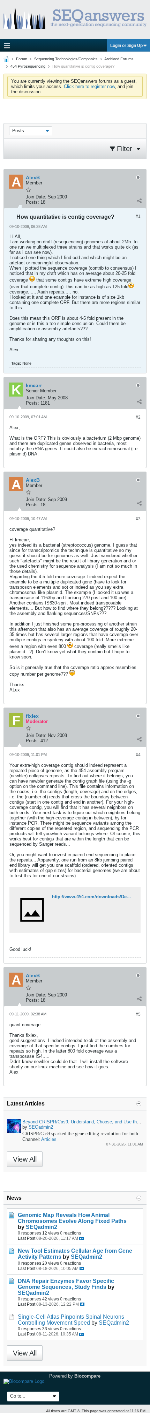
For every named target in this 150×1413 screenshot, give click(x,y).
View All (25, 1159)
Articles (49, 1139)
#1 (138, 216)
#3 (138, 518)
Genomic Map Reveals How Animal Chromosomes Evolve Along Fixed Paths (72, 1218)
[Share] (139, 200)
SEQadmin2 (41, 1127)
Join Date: (36, 197)
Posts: (32, 202)
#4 (138, 754)
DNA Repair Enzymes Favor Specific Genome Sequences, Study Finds (66, 1284)
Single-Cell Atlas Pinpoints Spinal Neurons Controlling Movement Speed (71, 1320)
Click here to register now (89, 86)
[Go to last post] (81, 1238)
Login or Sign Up (126, 45)
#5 (138, 1014)
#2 (138, 417)
